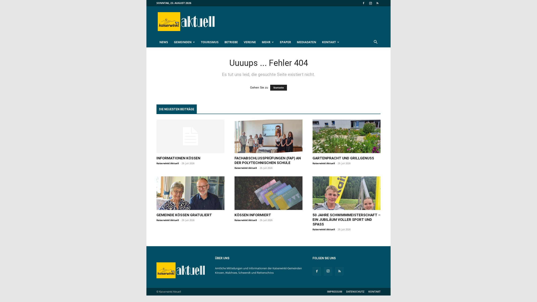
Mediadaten (306, 42)
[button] (375, 42)
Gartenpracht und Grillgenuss (343, 158)
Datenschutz (355, 291)
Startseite (278, 87)
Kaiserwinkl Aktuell (167, 163)
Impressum (334, 291)
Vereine (250, 42)
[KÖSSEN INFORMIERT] (268, 193)
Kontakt (329, 42)
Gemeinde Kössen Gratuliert (184, 215)
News (163, 42)
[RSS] (377, 3)
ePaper (285, 42)
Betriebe (231, 42)
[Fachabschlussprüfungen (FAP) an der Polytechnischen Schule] (268, 136)
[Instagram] (370, 3)
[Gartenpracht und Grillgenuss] (347, 136)
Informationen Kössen (178, 158)
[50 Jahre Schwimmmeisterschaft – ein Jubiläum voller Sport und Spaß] (347, 193)
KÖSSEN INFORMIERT (253, 215)
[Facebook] (363, 3)
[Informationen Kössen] (190, 136)
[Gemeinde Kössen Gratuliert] (190, 193)
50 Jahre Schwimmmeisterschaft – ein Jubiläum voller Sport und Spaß (347, 219)
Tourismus (210, 42)
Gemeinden (183, 42)
